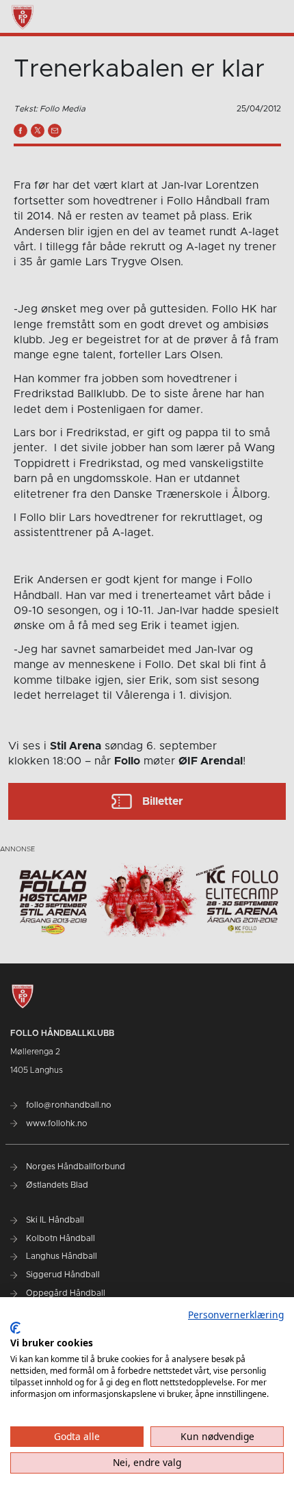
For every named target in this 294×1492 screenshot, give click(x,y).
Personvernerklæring (236, 1314)
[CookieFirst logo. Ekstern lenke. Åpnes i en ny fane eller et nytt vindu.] (15, 1328)
